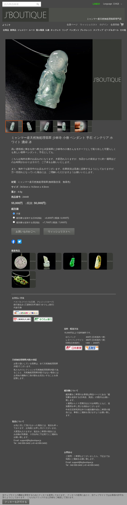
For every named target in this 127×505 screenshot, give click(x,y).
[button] (118, 4)
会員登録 (115, 24)
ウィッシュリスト (88, 24)
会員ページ (72, 24)
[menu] (63, 30)
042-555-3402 (24, 443)
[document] (63, 499)
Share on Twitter (20, 242)
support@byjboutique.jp (30, 440)
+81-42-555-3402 (38, 443)
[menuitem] (6, 30)
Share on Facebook (13, 242)
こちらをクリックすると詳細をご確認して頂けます (50, 497)
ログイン (104, 24)
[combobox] (21, 4)
